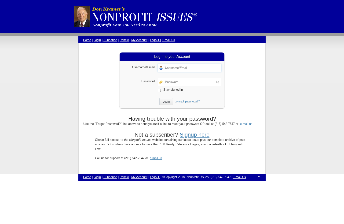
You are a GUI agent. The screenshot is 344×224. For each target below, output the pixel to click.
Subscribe (110, 40)
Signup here (194, 134)
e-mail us (246, 124)
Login (97, 40)
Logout (155, 40)
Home (87, 40)
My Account (139, 40)
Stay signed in (172, 89)
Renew (124, 40)
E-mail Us (168, 40)
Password (148, 81)
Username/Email (143, 67)
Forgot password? (188, 101)
